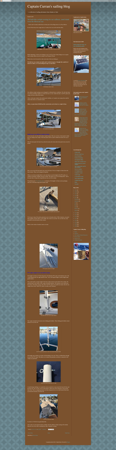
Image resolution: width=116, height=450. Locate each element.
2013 (76, 218)
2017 (76, 197)
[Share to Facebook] (52, 429)
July (75, 202)
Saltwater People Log (79, 154)
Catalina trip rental (79, 180)
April (76, 206)
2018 (76, 195)
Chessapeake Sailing (79, 159)
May (76, 204)
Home (49, 433)
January (76, 210)
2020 (76, 191)
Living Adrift (77, 152)
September (77, 201)
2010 (76, 222)
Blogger (68, 442)
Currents (76, 184)
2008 (76, 226)
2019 (76, 193)
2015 (76, 214)
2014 (76, 216)
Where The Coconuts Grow (80, 161)
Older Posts (67, 433)
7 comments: (44, 429)
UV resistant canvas (40, 180)
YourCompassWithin (79, 178)
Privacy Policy (77, 236)
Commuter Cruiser (79, 172)
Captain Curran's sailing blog (48, 6)
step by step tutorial (81, 80)
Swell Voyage (77, 174)
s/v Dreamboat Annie (79, 176)
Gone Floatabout (78, 156)
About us (76, 233)
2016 (76, 212)
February (76, 208)
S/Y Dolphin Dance (79, 170)
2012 (76, 220)
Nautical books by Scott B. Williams (80, 164)
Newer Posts (30, 433)
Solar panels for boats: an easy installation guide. (84, 97)
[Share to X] (51, 429)
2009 (76, 224)
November (77, 199)
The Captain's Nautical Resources (81, 235)
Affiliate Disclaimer (78, 240)
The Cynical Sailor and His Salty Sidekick (80, 167)
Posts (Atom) (35, 435)
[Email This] (48, 429)
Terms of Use (77, 238)
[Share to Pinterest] (53, 429)
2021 (76, 190)
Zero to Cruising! (78, 169)
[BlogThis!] (49, 429)
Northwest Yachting (79, 157)
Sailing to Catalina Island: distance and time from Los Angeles (84, 104)
